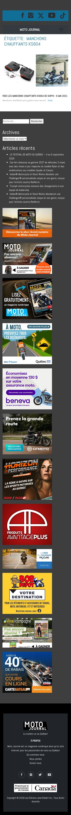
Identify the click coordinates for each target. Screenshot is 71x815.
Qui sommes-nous (35, 754)
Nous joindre (36, 759)
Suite (50, 100)
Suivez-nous (35, 763)
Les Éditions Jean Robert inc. (39, 797)
